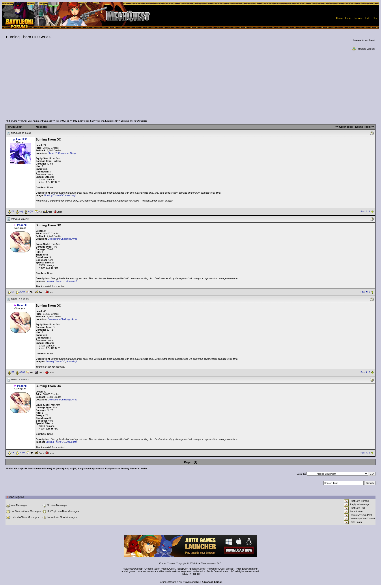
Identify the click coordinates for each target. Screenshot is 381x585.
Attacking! (70, 195)
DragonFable (152, 568)
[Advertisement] (190, 84)
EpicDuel (182, 568)
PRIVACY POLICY (190, 574)
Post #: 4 (365, 452)
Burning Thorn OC (54, 195)
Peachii (21, 225)
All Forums (11, 121)
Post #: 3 (365, 372)
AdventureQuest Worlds (220, 568)
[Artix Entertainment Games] (36, 121)
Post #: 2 (365, 292)
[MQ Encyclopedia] (83, 121)
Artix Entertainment (247, 568)
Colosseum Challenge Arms (62, 238)
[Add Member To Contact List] (48, 211)
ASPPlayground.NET (190, 582)
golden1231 (20, 139)
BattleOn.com (197, 568)
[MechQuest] (62, 121)
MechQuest (168, 568)
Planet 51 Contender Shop (62, 153)
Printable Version (366, 48)
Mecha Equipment (107, 121)
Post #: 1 (365, 211)
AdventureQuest (133, 568)
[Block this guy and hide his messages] (57, 211)
